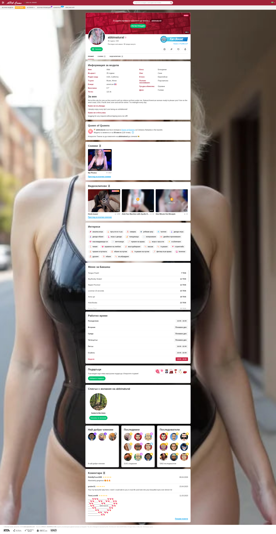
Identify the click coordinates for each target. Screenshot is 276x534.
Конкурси (57, 7)
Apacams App (69, 7)
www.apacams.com (29, 526)
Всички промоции (44, 7)
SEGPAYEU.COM (51, 526)
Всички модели (7, 7)
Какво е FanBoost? (181, 44)
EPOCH (44, 526)
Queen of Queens (128, 130)
